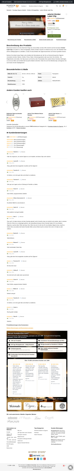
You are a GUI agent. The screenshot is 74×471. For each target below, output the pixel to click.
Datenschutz (9, 448)
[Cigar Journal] (30, 406)
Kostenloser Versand (26, 1)
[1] (9, 117)
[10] (16, 137)
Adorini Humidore (21, 128)
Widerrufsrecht (21, 436)
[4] (51, 18)
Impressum (20, 440)
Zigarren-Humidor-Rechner (23, 442)
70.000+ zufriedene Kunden (63, 1)
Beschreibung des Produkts (14, 39)
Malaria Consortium (31, 464)
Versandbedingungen (11, 441)
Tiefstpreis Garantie (22, 434)
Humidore (9, 128)
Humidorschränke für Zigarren (55, 126)
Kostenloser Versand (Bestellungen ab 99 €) (52, 340)
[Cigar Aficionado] (15, 406)
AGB (8, 446)
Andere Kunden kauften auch (46, 39)
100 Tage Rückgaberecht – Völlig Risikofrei (22, 344)
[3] (11, 117)
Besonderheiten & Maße (30, 39)
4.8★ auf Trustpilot (6, 1)
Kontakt (8, 432)
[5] (14, 117)
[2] (10, 117)
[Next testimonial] (64, 378)
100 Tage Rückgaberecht (45, 1)
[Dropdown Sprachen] (64, 465)
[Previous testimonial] (9, 378)
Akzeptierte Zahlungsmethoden (25, 438)
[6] (52, 18)
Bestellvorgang (10, 444)
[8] (14, 137)
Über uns (20, 430)
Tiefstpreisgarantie (16, 348)
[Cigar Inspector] (46, 406)
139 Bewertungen (60, 18)
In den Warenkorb (54, 36)
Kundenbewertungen (61, 39)
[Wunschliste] (66, 6)
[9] (54, 18)
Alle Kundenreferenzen (56, 444)
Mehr (47, 6)
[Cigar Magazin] (62, 406)
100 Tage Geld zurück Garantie (25, 432)
